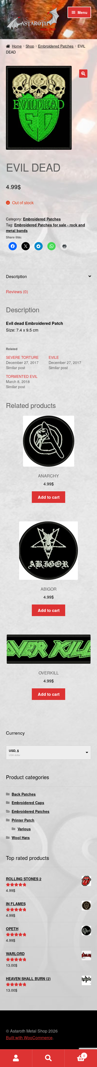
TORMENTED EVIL (22, 376)
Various (24, 828)
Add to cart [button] (48, 497)
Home (17, 46)
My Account (16, 1058)
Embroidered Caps (28, 802)
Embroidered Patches (55, 46)
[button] (83, 73)
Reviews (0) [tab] (17, 292)
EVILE (54, 357)
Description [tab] (16, 276)
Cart (75, 1054)
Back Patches (24, 794)
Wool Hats (21, 837)
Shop (30, 46)
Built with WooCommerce (29, 1038)
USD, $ (14, 750)
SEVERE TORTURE (22, 357)
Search (48, 1058)
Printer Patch (23, 820)
